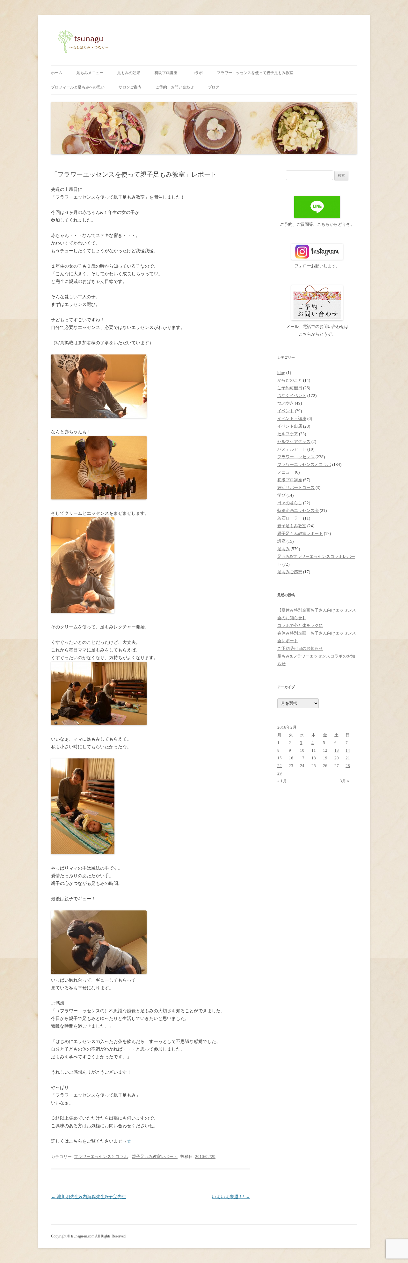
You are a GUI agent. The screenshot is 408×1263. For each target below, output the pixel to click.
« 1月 (282, 781)
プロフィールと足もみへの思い (78, 87)
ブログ (213, 87)
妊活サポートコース (296, 487)
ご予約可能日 (289, 387)
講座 (281, 541)
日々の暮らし (289, 502)
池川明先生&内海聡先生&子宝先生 (88, 1196)
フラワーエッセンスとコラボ (101, 1156)
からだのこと (289, 380)
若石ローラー (289, 518)
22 (279, 765)
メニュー (285, 472)
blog (281, 372)
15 (279, 758)
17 (302, 758)
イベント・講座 (291, 418)
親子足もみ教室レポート (155, 1156)
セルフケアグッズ (293, 441)
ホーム (56, 73)
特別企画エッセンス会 (298, 510)
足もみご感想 (289, 571)
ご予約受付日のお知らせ (300, 648)
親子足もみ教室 (291, 525)
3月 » (344, 781)
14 (348, 750)
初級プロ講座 (165, 73)
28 (348, 765)
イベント (285, 410)
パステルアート (291, 449)
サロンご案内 (130, 87)
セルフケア (287, 433)
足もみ (283, 548)
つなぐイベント (291, 395)
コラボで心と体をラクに (300, 625)
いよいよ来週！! (231, 1196)
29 (279, 773)
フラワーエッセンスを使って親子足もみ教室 (255, 73)
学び (281, 495)
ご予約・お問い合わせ (175, 87)
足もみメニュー (89, 73)
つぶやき (285, 403)
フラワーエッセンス (296, 456)
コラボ (197, 73)
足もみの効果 (128, 73)
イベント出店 (289, 426)
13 (336, 750)
